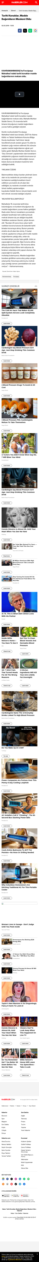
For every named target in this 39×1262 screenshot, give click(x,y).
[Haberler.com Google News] (3, 1179)
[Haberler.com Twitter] (11, 1179)
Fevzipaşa (16, 276)
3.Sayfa (4, 1130)
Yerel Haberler (25, 1130)
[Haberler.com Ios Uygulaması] (6, 1195)
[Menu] (3, 2)
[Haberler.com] (8, 1099)
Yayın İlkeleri (32, 1106)
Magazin (4, 1121)
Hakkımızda (5, 1106)
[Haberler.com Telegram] (20, 1184)
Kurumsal (24, 1138)
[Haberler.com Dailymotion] (24, 1184)
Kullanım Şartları (26, 1141)
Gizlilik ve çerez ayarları (10, 1217)
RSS (22, 1165)
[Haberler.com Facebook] (7, 1179)
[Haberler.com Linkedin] (20, 1179)
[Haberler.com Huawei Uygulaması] (25, 1195)
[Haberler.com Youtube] (11, 1184)
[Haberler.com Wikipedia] (7, 1184)
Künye (24, 1106)
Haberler (4, 1112)
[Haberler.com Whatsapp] (24, 1179)
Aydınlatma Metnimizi (15, 1259)
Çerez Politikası (26, 1147)
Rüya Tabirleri (6, 1153)
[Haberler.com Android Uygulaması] (15, 1195)
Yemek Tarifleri (6, 1156)
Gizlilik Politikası (26, 1144)
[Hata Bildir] (20, 1217)
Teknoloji (24, 1118)
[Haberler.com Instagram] (15, 1179)
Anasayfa (5, 10)
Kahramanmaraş (6, 276)
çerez (3, 1256)
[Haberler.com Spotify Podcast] (28, 1179)
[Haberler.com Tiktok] (15, 1184)
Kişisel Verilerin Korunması (26, 1151)
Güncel (13, 10)
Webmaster (24, 1159)
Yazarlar (23, 1127)
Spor (3, 1118)
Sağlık (23, 1116)
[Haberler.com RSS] (3, 1184)
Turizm (23, 1124)
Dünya (4, 1133)
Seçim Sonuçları (7, 1147)
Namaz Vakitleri (6, 1144)
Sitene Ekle (24, 1168)
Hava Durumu (6, 1141)
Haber (12, 1213)
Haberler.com (6, 1138)
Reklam (12, 1106)
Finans (23, 1121)
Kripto (3, 1127)
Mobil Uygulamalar (27, 1162)
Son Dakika (5, 1124)
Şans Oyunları (6, 1150)
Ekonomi (4, 1116)
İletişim (18, 1106)
